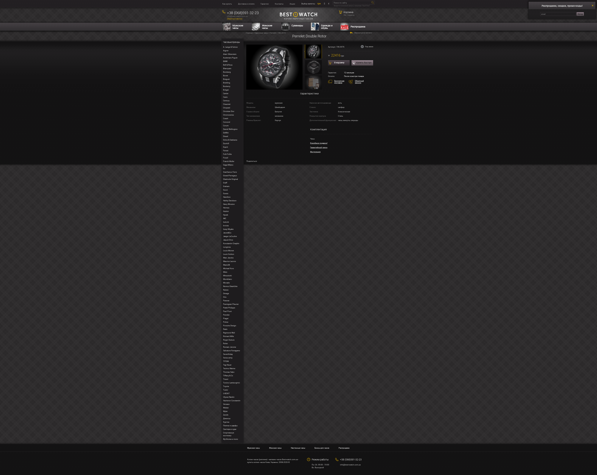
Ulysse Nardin (228, 397)
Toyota (226, 386)
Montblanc (227, 279)
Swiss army (227, 357)
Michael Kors (228, 268)
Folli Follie (227, 154)
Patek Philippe (229, 307)
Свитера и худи (229, 429)
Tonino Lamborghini (231, 382)
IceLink (226, 222)
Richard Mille (228, 336)
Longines (227, 247)
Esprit (225, 147)
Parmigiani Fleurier (231, 304)
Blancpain (227, 68)
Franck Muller (228, 161)
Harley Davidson (229, 200)
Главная (249, 33)
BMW (225, 61)
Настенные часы (298, 448)
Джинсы (226, 418)
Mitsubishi (227, 275)
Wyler (225, 411)
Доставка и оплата (246, 3)
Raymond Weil (229, 332)
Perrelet (226, 315)
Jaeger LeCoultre (230, 236)
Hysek (225, 215)
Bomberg (227, 72)
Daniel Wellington (230, 129)
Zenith (225, 415)
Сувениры (297, 25)
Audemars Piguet (230, 57)
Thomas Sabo (228, 372)
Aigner (226, 50)
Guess (225, 193)
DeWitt (226, 132)
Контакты (279, 3)
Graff (225, 182)
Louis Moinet (228, 250)
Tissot (225, 379)
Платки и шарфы (230, 425)
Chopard (226, 107)
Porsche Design (229, 325)
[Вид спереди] (274, 67)
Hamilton (227, 197)
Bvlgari (226, 90)
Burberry (226, 86)
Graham (226, 186)
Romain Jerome (229, 347)
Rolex (225, 343)
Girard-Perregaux (230, 175)
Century (226, 100)
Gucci (225, 190)
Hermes (226, 207)
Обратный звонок (234, 18)
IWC (224, 218)
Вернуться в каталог (363, 32)
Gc (224, 168)
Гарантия (265, 3)
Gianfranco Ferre (230, 172)
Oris (224, 297)
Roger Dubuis (228, 340)
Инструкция (315, 151)
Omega (226, 293)
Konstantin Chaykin (231, 243)
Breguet (226, 79)
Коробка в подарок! (318, 143)
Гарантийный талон (318, 147)
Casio (225, 97)
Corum (226, 125)
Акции (292, 3)
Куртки (226, 422)
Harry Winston (229, 204)
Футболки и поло (230, 439)
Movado (226, 282)
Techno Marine (229, 368)
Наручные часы (261, 33)
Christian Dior (228, 111)
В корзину (339, 62)
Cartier (225, 93)
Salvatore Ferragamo (231, 350)
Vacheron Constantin (231, 400)
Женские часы (267, 27)
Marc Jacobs (228, 257)
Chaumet (226, 104)
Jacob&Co (227, 232)
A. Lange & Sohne (230, 47)
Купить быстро (364, 62)
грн (319, 3)
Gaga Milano (228, 165)
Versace (226, 404)
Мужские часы (237, 27)
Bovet (225, 75)
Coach (225, 118)
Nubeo (226, 290)
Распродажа (358, 26)
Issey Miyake (228, 229)
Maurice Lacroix (229, 261)
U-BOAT (226, 393)
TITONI (226, 361)
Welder (226, 407)
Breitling (226, 82)
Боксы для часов (322, 448)
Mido (225, 272)
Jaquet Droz (228, 240)
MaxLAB (226, 265)
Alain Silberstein (229, 54)
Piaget (225, 318)
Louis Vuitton (228, 254)
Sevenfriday (228, 354)
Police (225, 322)
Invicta (226, 225)
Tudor (225, 390)
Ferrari (225, 150)
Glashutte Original (230, 179)
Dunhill (226, 143)
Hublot (226, 211)
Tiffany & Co (228, 375)
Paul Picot (227, 311)
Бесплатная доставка (339, 82)
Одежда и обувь (327, 27)
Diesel (225, 136)
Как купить (227, 3)
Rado (225, 329)
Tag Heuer (227, 365)
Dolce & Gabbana (230, 140)
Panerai (226, 300)
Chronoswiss (228, 115)
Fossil (225, 157)
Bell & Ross (227, 65)
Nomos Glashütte (230, 286)
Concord (226, 122)
